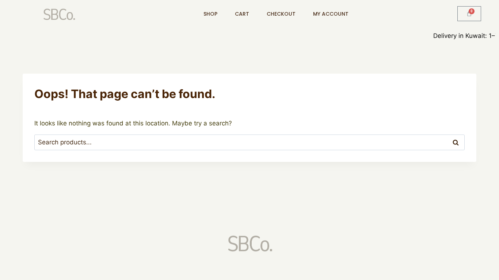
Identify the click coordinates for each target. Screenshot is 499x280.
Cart (242, 14)
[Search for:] (249, 142)
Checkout (281, 14)
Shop (210, 14)
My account (330, 14)
